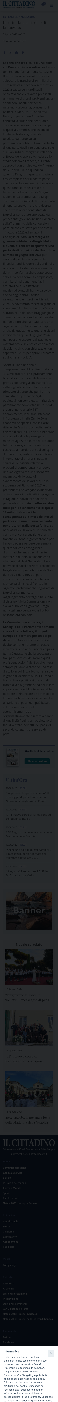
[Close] (51, 1353)
